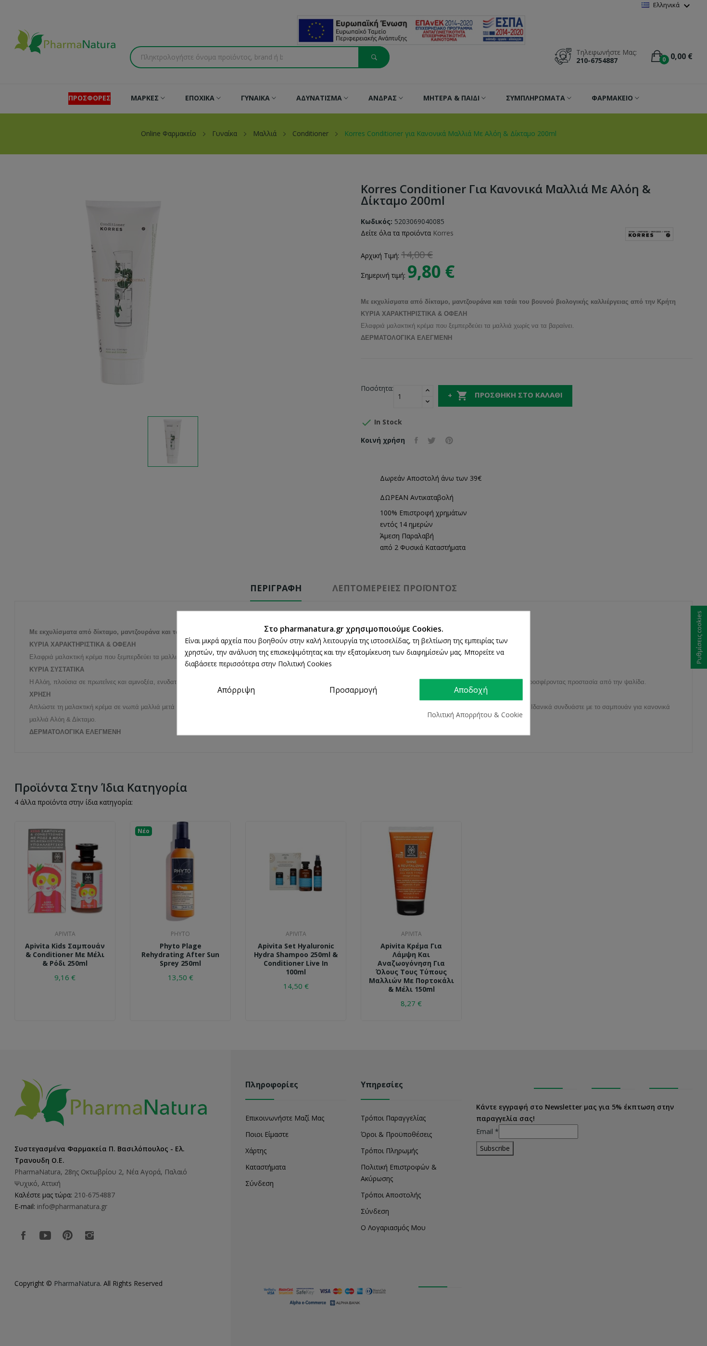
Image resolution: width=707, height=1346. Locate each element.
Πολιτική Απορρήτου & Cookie (475, 714)
